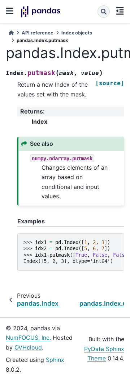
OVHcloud (28, 347)
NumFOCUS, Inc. (28, 337)
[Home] (11, 33)
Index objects (76, 33)
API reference (37, 33)
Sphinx (55, 359)
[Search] (104, 11)
